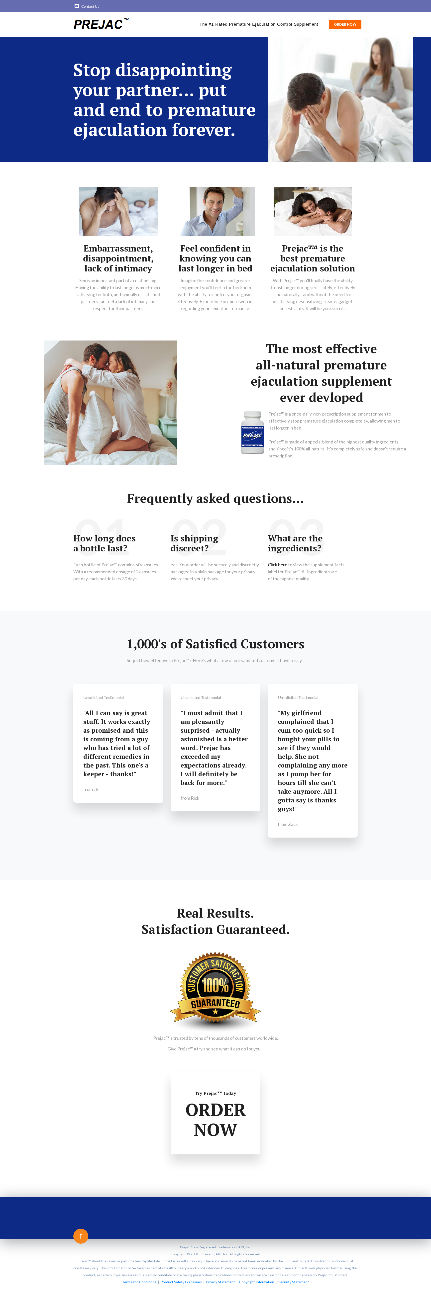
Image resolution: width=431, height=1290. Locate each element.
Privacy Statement (220, 1282)
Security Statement (293, 1282)
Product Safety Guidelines (181, 1282)
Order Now (345, 24)
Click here (277, 564)
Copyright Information (256, 1282)
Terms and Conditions (139, 1282)
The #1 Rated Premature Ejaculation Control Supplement (259, 24)
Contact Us (90, 6)
